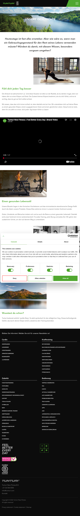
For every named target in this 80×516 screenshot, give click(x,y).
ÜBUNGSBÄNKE (46, 366)
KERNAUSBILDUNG (7, 417)
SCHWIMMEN (5, 439)
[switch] (30, 270)
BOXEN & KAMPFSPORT (8, 426)
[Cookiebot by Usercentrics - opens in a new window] (69, 236)
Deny (14, 278)
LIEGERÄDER (5, 347)
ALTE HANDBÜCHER (47, 395)
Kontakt (5, 493)
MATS (3, 407)
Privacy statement (7, 507)
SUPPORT (4, 398)
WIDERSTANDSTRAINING (8, 392)
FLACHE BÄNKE (46, 353)
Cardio (4, 340)
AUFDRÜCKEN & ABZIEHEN (9, 420)
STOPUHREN (5, 386)
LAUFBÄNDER (5, 359)
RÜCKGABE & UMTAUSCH (48, 417)
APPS (43, 407)
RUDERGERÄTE (6, 356)
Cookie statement (19, 507)
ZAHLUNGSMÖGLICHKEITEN (49, 420)
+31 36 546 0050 (8, 488)
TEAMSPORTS (5, 432)
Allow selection (40, 278)
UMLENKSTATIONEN (47, 363)
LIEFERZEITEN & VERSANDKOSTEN (51, 414)
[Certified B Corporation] (40, 469)
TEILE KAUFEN (46, 401)
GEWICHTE (5, 389)
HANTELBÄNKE (46, 369)
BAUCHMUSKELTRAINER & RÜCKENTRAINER (53, 347)
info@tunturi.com (8, 491)
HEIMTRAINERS (6, 344)
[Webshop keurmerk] (40, 459)
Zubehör (5, 378)
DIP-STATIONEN (46, 344)
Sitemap (28, 507)
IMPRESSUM (45, 426)
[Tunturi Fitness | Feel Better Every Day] (10, 4)
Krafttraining (47, 340)
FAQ (43, 386)
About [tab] (66, 242)
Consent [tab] (14, 242)
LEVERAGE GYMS (46, 350)
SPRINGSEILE (5, 423)
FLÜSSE (4, 435)
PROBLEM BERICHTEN (47, 398)
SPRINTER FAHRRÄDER (8, 353)
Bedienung (46, 378)
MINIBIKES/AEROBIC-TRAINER (9, 411)
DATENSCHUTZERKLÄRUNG (49, 429)
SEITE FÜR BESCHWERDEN (49, 423)
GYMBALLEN (5, 404)
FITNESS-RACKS (46, 372)
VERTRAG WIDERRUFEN (48, 382)
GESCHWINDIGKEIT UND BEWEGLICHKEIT (13, 395)
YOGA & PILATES (6, 401)
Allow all (65, 278)
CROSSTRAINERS (6, 350)
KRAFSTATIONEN (46, 356)
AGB (43, 411)
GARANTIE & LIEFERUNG (48, 404)
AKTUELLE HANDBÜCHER (48, 392)
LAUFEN (4, 429)
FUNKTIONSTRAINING (7, 382)
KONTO (44, 389)
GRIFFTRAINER (6, 414)
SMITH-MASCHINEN (47, 359)
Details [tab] (40, 242)
